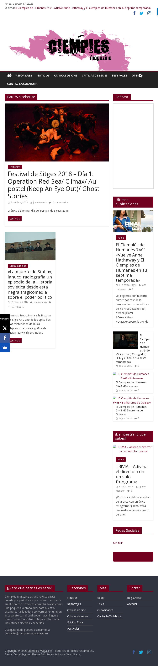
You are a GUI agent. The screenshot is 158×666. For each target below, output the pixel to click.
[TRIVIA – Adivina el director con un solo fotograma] (133, 447)
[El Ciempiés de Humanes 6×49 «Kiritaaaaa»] (132, 374)
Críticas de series (95, 75)
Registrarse (134, 598)
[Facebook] (5, 338)
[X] (5, 328)
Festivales (119, 75)
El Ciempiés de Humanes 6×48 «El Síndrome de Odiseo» (131, 410)
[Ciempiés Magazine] (79, 28)
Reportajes (24, 75)
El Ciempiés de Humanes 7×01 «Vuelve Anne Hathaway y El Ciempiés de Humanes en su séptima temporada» (83, 8)
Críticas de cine (65, 75)
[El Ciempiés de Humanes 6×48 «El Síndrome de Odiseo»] (132, 398)
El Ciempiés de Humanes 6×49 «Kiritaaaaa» (131, 384)
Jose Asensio (40, 202)
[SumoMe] (5, 347)
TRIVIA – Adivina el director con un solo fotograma (132, 473)
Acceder (132, 604)
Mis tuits (118, 543)
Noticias (43, 75)
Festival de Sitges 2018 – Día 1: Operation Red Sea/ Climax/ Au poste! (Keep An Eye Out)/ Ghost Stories (53, 185)
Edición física (75, 622)
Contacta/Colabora (22, 84)
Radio (121, 237)
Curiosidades (105, 610)
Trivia (121, 459)
